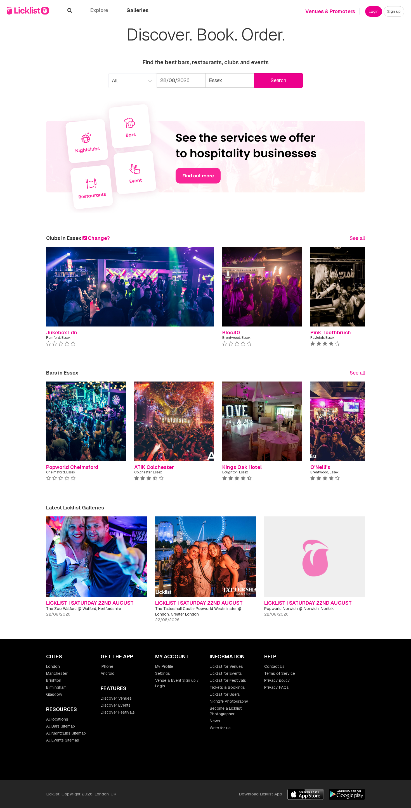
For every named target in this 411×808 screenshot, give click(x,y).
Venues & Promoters (330, 11)
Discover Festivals (118, 712)
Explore (99, 10)
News (215, 720)
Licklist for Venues (226, 666)
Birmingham (56, 687)
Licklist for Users (225, 694)
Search (278, 80)
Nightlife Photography (229, 701)
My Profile (164, 666)
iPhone (107, 666)
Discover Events (116, 705)
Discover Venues (116, 698)
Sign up (394, 11)
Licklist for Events (226, 673)
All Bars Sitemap (60, 726)
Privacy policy (277, 680)
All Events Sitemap (62, 740)
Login (374, 11)
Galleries (137, 10)
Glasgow (54, 694)
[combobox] (132, 80)
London (53, 666)
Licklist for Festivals (228, 680)
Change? (98, 238)
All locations (57, 719)
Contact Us (274, 666)
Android (107, 673)
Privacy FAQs (276, 687)
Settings (162, 673)
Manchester (57, 673)
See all (357, 238)
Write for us (220, 727)
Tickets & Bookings (227, 687)
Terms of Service (279, 673)
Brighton (53, 680)
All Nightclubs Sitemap (66, 733)
